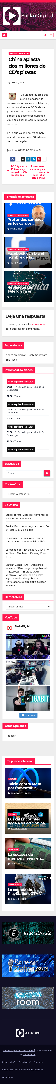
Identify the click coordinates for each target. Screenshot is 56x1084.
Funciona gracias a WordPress (18, 1050)
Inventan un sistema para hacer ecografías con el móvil (37, 172)
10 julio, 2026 (19, 864)
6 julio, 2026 (18, 899)
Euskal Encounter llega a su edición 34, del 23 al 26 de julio (27, 823)
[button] (45, 35)
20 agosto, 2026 (20, 793)
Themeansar (29, 1054)
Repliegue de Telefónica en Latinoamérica (20, 291)
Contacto (38, 1062)
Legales (12, 779)
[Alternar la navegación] (51, 35)
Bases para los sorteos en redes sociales (22, 1069)
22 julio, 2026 (19, 828)
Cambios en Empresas (19, 53)
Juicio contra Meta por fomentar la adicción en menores (27, 788)
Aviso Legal (7, 1077)
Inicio (4, 1062)
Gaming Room (15, 885)
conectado (38, 324)
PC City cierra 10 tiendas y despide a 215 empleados (19, 170)
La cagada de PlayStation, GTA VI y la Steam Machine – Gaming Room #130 (27, 553)
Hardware (13, 849)
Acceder (11, 735)
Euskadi (12, 814)
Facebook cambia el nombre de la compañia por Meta (25, 257)
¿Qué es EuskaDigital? (20, 1062)
